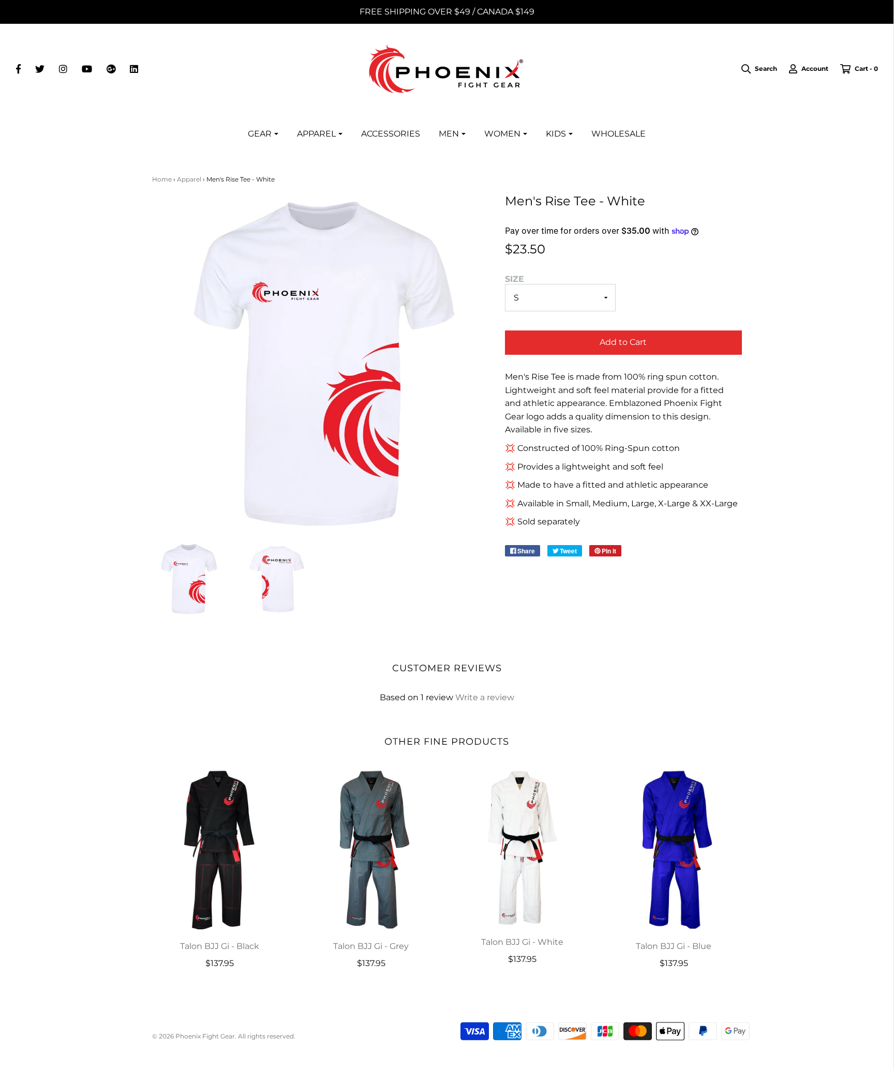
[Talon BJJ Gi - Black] (220, 849)
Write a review (484, 697)
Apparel (189, 179)
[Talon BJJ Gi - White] (523, 847)
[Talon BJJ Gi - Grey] (371, 849)
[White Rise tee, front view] (188, 578)
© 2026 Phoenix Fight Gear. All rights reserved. (223, 1036)
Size (514, 279)
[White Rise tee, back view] (276, 578)
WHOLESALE (618, 134)
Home (162, 179)
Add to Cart (623, 342)
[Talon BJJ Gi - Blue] (674, 849)
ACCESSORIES (390, 134)
